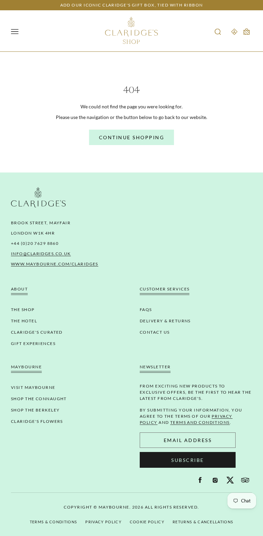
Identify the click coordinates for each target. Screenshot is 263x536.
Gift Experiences (33, 343)
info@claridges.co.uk (41, 253)
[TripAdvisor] (245, 480)
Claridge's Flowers (37, 421)
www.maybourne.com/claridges (54, 263)
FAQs (146, 309)
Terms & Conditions (53, 522)
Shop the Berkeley (35, 410)
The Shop (23, 309)
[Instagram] (215, 480)
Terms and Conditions (200, 422)
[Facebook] (200, 480)
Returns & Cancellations (203, 522)
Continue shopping (131, 137)
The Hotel (24, 320)
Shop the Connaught (39, 398)
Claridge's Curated (37, 332)
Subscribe (187, 460)
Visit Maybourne (33, 387)
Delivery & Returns (165, 320)
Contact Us (155, 332)
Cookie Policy (147, 522)
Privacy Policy (103, 522)
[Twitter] (230, 480)
